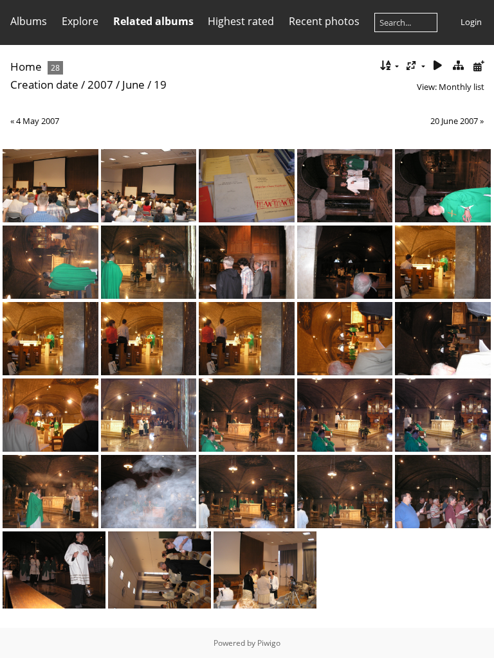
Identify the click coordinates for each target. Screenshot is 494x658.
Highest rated (241, 21)
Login (471, 22)
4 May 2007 (37, 121)
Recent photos (324, 21)
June (133, 84)
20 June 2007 (454, 121)
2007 (100, 84)
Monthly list (461, 87)
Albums (28, 21)
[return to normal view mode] (458, 66)
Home (26, 66)
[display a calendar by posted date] (478, 66)
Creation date (44, 84)
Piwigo (268, 642)
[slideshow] (438, 66)
